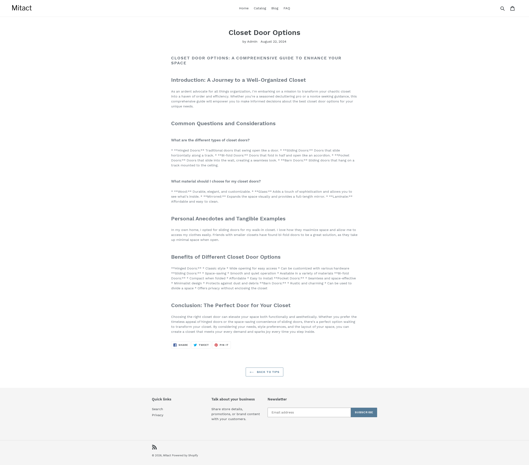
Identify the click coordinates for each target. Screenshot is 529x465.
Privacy (157, 415)
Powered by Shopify (185, 455)
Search (157, 409)
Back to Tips (268, 372)
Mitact (167, 455)
